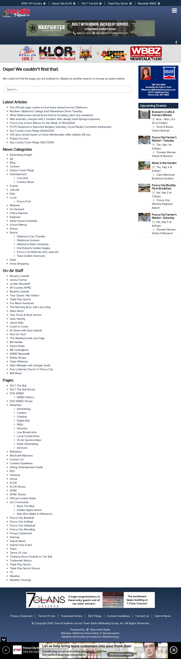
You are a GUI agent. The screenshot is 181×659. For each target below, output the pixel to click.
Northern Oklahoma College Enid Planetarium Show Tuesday (46, 111)
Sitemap (15, 537)
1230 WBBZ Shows (21, 401)
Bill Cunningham (19, 350)
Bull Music (16, 373)
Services (22, 447)
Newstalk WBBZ (147, 3)
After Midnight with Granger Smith (30, 365)
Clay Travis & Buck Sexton (26, 315)
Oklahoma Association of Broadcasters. (96, 633)
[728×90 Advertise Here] (103, 650)
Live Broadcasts (27, 432)
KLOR (13, 482)
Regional (15, 217)
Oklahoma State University (33, 244)
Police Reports (19, 213)
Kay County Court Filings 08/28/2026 (32, 130)
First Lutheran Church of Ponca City (31, 369)
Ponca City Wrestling (22, 529)
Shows (14, 228)
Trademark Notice (21, 560)
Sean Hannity (17, 318)
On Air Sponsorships (29, 440)
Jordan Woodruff (20, 283)
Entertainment (18, 174)
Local (13, 197)
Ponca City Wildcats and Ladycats (38, 252)
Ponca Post (24, 201)
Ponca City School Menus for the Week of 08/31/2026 (42, 123)
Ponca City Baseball (22, 517)
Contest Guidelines (21, 463)
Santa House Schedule (23, 220)
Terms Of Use (18, 552)
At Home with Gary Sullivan (26, 330)
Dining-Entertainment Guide (26, 467)
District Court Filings (22, 170)
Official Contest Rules (23, 498)
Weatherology (110, 636)
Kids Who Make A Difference (34, 514)
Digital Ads (23, 420)
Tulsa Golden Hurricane (31, 255)
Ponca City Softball (21, 521)
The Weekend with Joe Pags (27, 338)
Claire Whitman (19, 361)
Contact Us (17, 459)
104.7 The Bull (90, 3)
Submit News (18, 541)
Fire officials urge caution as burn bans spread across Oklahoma (48, 107)
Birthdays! (16, 451)
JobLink (14, 189)
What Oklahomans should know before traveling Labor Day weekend (51, 115)
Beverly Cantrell (19, 276)
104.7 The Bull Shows (22, 389)
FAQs (20, 424)
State (13, 259)
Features (15, 475)
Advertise (15, 405)
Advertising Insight (21, 154)
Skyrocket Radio (99, 629)
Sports (14, 232)
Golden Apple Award (29, 510)
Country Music (25, 182)
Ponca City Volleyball (22, 525)
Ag (11, 158)
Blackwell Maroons (21, 455)
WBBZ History (25, 397)
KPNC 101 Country (32, 3)
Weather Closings (20, 580)
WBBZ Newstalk (20, 353)
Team (13, 548)
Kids (12, 193)
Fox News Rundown (22, 303)
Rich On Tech (18, 334)
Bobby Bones (18, 357)
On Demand (17, 209)
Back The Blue (25, 506)
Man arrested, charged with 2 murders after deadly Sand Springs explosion (55, 119)
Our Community (19, 502)
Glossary (22, 428)
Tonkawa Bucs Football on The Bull (31, 556)
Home (13, 479)
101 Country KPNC (20, 287)
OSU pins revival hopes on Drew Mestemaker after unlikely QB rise (50, 134)
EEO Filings (94, 616)
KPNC (13, 490)
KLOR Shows (18, 486)
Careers (14, 166)
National (14, 205)
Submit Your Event (21, 545)
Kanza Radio (17, 346)
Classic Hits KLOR (62, 3)
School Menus (18, 224)
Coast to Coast (19, 326)
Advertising (23, 409)
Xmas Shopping (19, 263)
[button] (174, 10)
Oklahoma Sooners (28, 240)
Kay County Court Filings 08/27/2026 (32, 142)
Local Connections (28, 436)
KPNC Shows (18, 494)
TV (11, 572)
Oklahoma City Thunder (31, 236)
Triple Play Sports (118, 3)
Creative (22, 416)
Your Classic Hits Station (24, 295)
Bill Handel (16, 342)
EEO (12, 471)
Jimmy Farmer (18, 280)
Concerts (22, 178)
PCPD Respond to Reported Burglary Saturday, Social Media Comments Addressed (60, 126)
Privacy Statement (21, 533)
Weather (15, 576)
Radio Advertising (27, 444)
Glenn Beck (17, 311)
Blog (12, 162)
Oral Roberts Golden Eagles (33, 248)
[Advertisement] (90, 28)
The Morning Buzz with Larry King (30, 307)
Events (14, 186)
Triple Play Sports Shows (25, 568)
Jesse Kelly (17, 322)
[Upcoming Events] (144, 121)
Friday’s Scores (19, 138)
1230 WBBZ (17, 393)
